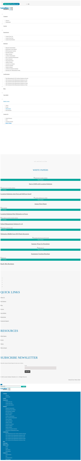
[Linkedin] (3, 282)
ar (26, 4)
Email (26, 365)
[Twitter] (3, 286)
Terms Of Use (71, 379)
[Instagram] (3, 280)
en (28, 4)
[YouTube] (3, 284)
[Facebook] (3, 278)
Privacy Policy (77, 379)
